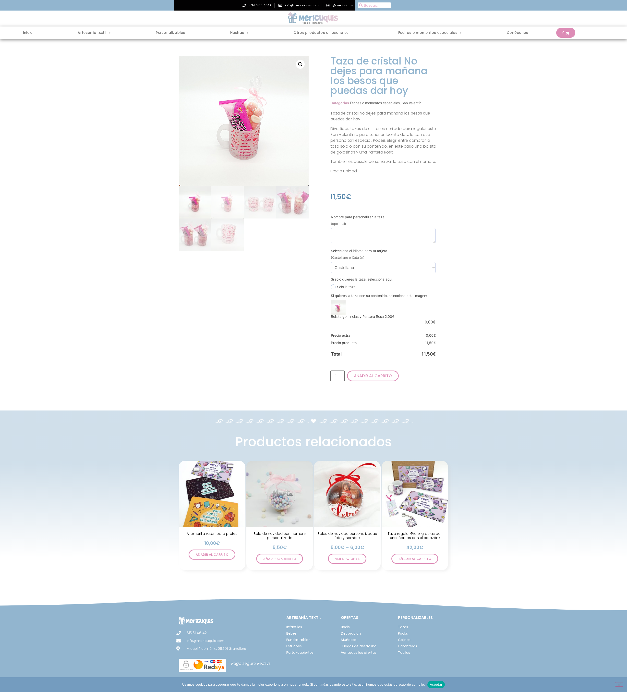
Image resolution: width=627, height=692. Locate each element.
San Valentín (411, 103)
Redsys (264, 663)
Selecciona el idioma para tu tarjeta (359, 251)
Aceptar (436, 684)
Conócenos (517, 32)
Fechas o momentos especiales (375, 103)
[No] (619, 684)
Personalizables (170, 32)
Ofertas (349, 617)
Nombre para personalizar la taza (358, 217)
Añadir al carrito (373, 376)
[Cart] (565, 33)
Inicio (28, 32)
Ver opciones (347, 558)
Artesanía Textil (303, 617)
